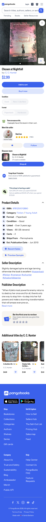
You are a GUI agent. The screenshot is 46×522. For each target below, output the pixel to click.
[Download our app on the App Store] (11, 401)
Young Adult (31, 213)
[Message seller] (12, 145)
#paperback (38, 271)
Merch (7, 485)
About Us (8, 460)
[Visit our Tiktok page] (33, 502)
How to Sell (31, 414)
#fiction (6, 274)
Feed (28, 439)
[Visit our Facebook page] (12, 502)
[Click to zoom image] (23, 42)
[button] (23, 203)
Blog (6, 475)
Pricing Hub (31, 429)
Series (7, 439)
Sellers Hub (31, 419)
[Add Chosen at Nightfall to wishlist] (42, 23)
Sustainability (10, 470)
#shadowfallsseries (12, 278)
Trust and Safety (11, 465)
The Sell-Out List (34, 424)
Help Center (32, 460)
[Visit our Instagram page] (23, 502)
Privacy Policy (29, 512)
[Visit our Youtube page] (28, 502)
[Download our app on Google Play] (27, 401)
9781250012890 (20, 208)
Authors (7, 429)
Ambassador (10, 480)
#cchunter (26, 274)
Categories (9, 424)
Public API (9, 490)
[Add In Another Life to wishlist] (15, 345)
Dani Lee (19, 134)
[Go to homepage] (8, 4)
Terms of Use (17, 512)
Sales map (31, 434)
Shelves (7, 434)
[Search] (41, 10)
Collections (9, 419)
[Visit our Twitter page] (18, 502)
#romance (16, 274)
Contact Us (31, 465)
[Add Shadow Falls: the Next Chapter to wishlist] (34, 345)
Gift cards (8, 444)
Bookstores (9, 414)
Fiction (20, 213)
